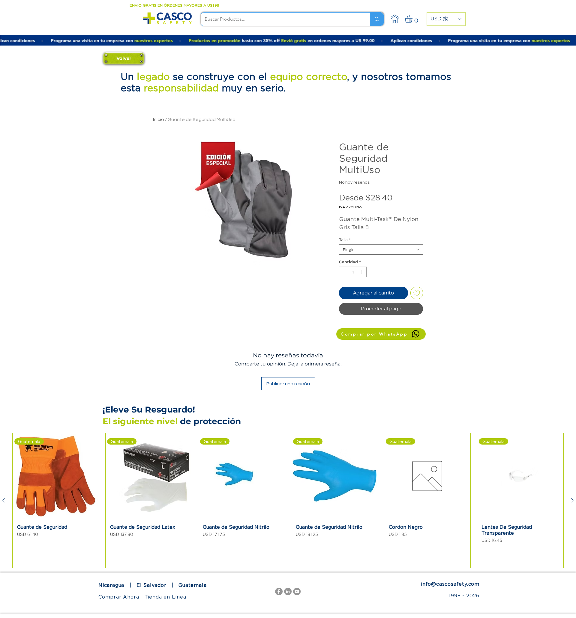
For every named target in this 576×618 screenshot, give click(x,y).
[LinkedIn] (288, 591)
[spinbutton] (353, 272)
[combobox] (381, 249)
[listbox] (446, 19)
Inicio (158, 119)
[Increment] (362, 272)
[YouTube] (297, 591)
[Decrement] (343, 272)
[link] (413, 19)
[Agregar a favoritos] (416, 293)
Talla (345, 240)
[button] (446, 19)
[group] (288, 501)
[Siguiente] (572, 500)
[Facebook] (279, 591)
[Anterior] (3, 500)
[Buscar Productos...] (376, 19)
